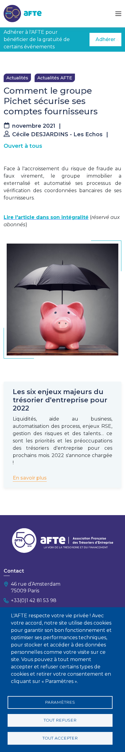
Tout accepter (60, 738)
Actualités (17, 78)
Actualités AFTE (54, 78)
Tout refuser (60, 720)
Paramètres (60, 702)
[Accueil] (23, 13)
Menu (118, 14)
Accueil (11, 61)
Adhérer (105, 39)
